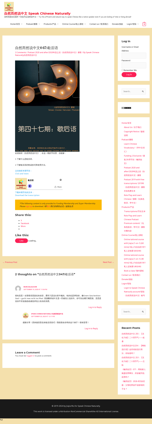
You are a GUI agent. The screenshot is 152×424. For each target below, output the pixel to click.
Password (126, 60)
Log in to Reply (95, 307)
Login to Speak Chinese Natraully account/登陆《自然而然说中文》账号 (134, 292)
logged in (30, 355)
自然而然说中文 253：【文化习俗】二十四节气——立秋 (133, 361)
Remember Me (130, 70)
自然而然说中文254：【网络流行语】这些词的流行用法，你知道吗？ (134, 349)
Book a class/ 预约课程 (134, 270)
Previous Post (10, 262)
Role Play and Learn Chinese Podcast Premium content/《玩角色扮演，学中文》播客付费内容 (134, 223)
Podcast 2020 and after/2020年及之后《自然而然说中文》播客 (55, 52)
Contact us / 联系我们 (99, 24)
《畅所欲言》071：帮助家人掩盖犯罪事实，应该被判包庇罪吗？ (134, 373)
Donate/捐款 (117, 24)
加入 (48, 206)
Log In (129, 74)
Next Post (108, 262)
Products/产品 (50, 24)
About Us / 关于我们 (132, 127)
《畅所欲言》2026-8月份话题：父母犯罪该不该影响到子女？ (133, 385)
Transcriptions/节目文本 (134, 211)
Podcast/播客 (32, 24)
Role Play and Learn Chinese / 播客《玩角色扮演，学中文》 (134, 199)
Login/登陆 (131, 24)
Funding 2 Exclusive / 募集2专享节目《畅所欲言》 (134, 159)
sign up (29, 206)
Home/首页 (15, 24)
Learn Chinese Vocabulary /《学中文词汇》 (134, 148)
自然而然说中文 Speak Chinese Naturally (37, 13)
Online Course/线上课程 (72, 24)
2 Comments (20, 52)
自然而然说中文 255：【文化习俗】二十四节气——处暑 (133, 337)
